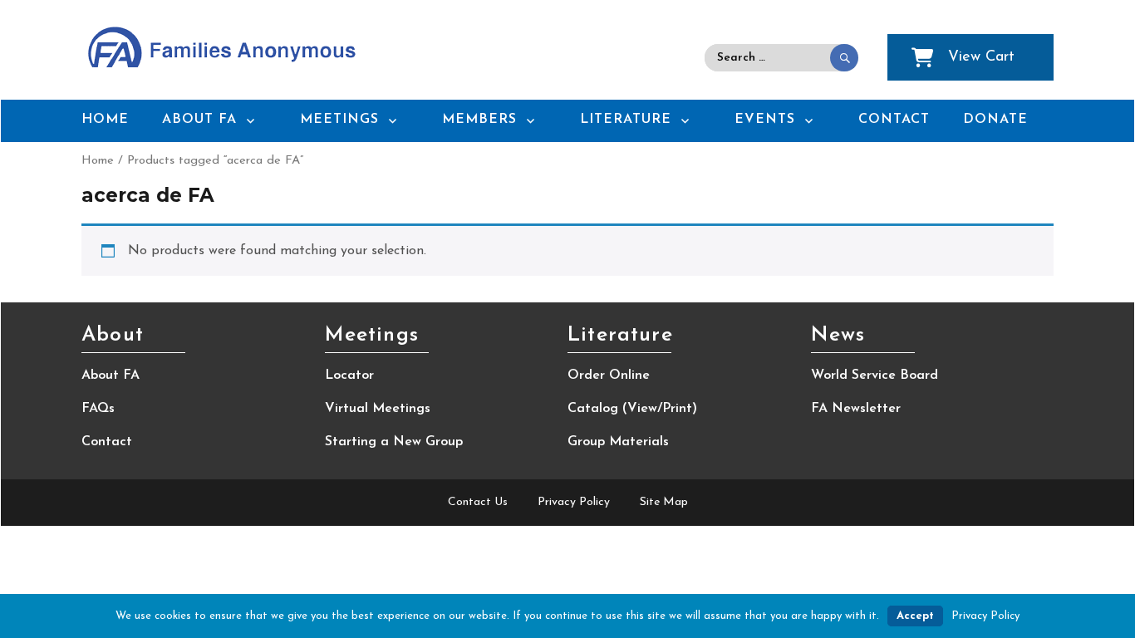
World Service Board (874, 375)
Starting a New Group (394, 442)
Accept (915, 616)
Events (765, 119)
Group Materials (618, 442)
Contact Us (478, 502)
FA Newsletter (856, 408)
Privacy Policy (574, 502)
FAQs (98, 408)
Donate (995, 119)
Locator (349, 375)
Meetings (339, 119)
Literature (625, 119)
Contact (894, 119)
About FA (199, 119)
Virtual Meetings (377, 408)
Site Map (664, 502)
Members (479, 119)
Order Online (609, 375)
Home (105, 119)
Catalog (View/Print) (632, 408)
